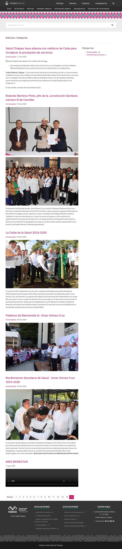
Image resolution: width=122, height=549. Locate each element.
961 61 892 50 (109, 521)
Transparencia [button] (79, 9)
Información (19, 9)
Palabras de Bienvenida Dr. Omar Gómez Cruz (35, 315)
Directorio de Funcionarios (98, 9)
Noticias (30, 9)
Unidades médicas (44, 9)
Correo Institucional (71, 516)
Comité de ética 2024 (43, 516)
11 (53, 497)
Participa (59, 3)
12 (58, 497)
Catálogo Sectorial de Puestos (46, 528)
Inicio (9, 9)
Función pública (41, 525)
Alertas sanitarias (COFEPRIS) (74, 526)
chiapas (17, 3)
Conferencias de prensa (96, 55)
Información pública (62, 9)
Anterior (10, 497)
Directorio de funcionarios (73, 512)
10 (49, 497)
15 (72, 497)
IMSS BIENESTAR (17, 461)
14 (67, 497)
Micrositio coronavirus (43, 512)
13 (63, 497)
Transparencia (101, 3)
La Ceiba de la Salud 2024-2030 (26, 232)
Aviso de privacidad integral (74, 523)
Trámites (72, 3)
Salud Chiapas (20, 516)
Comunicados (11, 57)
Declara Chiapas (70, 519)
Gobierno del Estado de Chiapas (51, 545)
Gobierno (86, 3)
